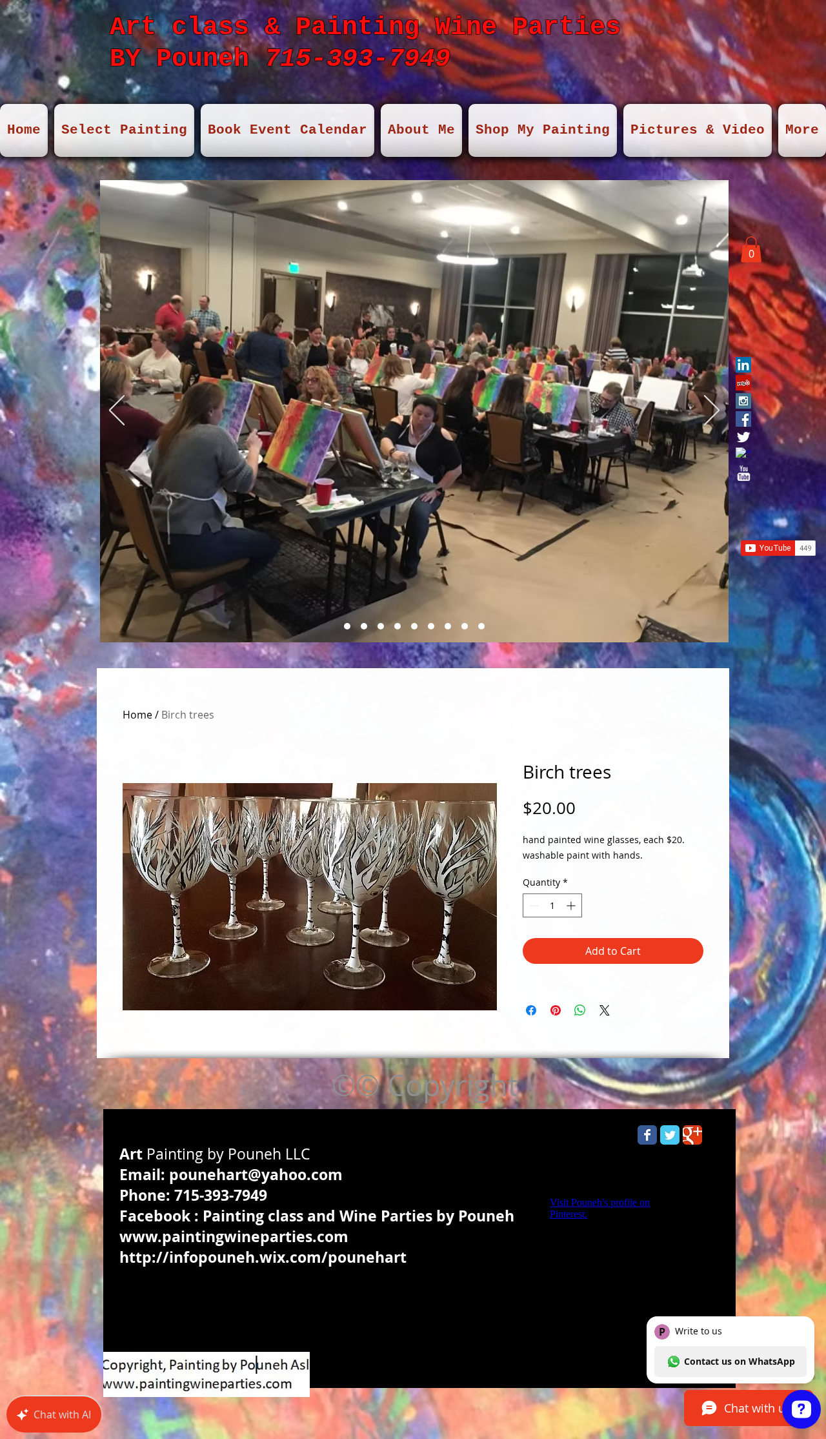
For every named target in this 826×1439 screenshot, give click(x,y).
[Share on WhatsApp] (580, 1010)
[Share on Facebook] (531, 1010)
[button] (751, 249)
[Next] (712, 411)
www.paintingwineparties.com (233, 1236)
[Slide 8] (448, 626)
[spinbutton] (552, 905)
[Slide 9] (431, 626)
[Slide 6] (414, 626)
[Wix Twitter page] (670, 1135)
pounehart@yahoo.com (256, 1174)
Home (137, 715)
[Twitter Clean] (743, 437)
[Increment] (572, 905)
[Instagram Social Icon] (743, 401)
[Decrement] (533, 905)
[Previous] (117, 411)
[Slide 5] (397, 626)
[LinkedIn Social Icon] (743, 365)
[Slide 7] (347, 626)
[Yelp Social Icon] (743, 383)
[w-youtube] (743, 473)
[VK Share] (771, 464)
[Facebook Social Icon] (743, 419)
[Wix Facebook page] (647, 1135)
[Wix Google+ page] (692, 1135)
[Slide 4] (381, 626)
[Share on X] (604, 1010)
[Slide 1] (364, 626)
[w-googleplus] (743, 455)
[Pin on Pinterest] (555, 1010)
